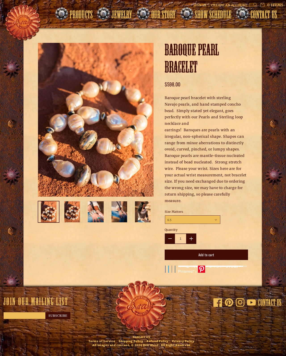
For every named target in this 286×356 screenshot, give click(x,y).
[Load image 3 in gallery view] (95, 211)
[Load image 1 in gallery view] (48, 211)
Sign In (199, 5)
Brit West (150, 345)
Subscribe (57, 315)
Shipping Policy (131, 341)
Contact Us (141, 337)
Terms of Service (101, 341)
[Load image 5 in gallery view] (143, 211)
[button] (75, 15)
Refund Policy (157, 341)
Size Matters (174, 212)
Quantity (171, 230)
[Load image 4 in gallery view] (119, 211)
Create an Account (229, 5)
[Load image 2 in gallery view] (72, 211)
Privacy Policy (183, 341)
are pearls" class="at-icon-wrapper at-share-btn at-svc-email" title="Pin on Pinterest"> (212, 269)
